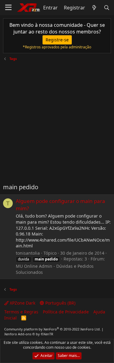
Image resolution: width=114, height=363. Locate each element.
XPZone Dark (22, 303)
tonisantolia (28, 253)
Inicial (10, 318)
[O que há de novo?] (94, 7)
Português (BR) (59, 303)
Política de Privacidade (66, 312)
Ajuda (99, 312)
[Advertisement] (57, 120)
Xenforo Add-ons (28, 334)
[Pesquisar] (106, 7)
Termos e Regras (21, 312)
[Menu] (8, 7)
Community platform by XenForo (52, 329)
